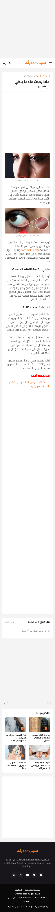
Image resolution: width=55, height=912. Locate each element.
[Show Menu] (51, 63)
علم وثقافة (28, 76)
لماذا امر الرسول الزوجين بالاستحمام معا (16, 765)
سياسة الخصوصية (32, 890)
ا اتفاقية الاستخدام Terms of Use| (33, 897)
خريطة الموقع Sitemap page (27, 893)
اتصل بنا (18, 890)
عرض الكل (9, 622)
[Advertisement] (27, 29)
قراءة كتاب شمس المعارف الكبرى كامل (40, 738)
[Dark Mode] (10, 63)
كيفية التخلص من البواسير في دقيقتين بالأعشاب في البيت (29, 384)
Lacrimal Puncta (30, 249)
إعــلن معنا (27, 901)
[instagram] (20, 875)
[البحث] (4, 63)
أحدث (48, 703)
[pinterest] (14, 875)
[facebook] (41, 875)
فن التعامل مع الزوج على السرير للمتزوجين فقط (16, 738)
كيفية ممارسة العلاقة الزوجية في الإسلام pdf (40, 765)
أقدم (6, 703)
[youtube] (27, 875)
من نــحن (12, 897)
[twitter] (34, 875)
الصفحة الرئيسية (43, 76)
